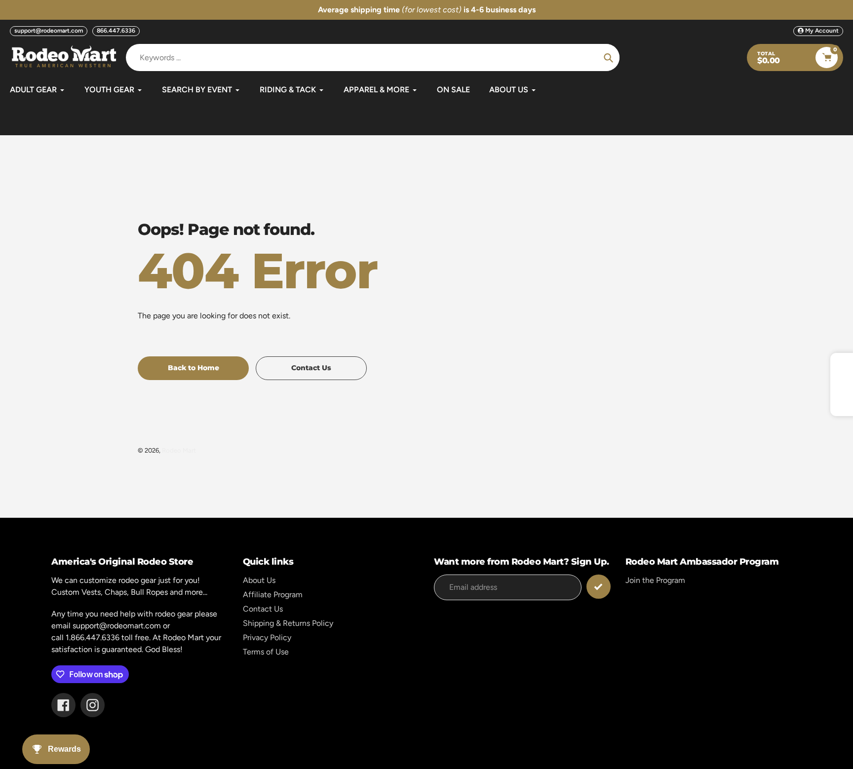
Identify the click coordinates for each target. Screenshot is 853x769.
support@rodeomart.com (48, 30)
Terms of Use (266, 651)
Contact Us (263, 609)
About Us (259, 580)
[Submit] (598, 587)
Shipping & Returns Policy (288, 623)
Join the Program (655, 580)
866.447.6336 (116, 30)
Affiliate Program (273, 594)
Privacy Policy (267, 637)
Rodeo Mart (179, 450)
